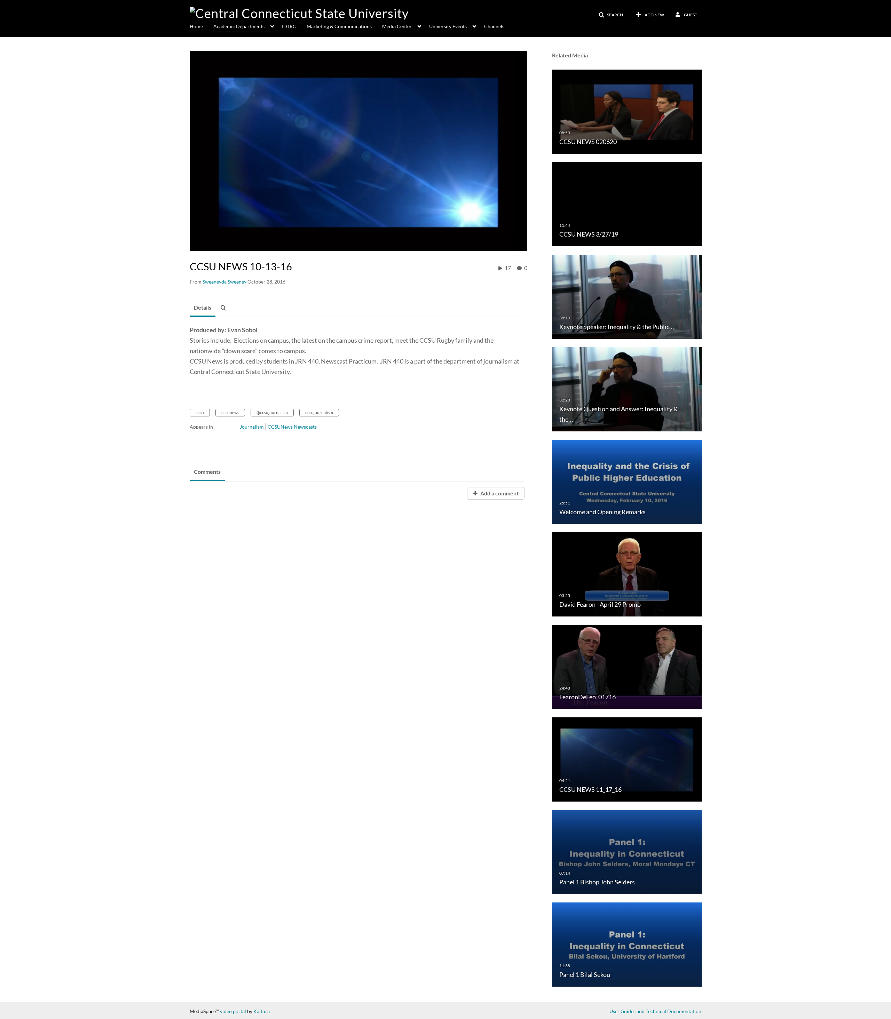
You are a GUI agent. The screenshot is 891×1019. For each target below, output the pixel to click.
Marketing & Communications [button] (339, 26)
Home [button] (196, 26)
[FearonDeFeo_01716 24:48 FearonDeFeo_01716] (627, 666)
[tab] (202, 308)
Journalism (252, 427)
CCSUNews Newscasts (292, 427)
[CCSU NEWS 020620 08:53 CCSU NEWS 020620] (627, 111)
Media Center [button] (397, 26)
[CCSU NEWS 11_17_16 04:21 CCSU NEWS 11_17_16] (627, 759)
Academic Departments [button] (239, 26)
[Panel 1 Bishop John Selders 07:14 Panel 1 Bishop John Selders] (627, 851)
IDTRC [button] (289, 26)
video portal (233, 1011)
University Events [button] (448, 26)
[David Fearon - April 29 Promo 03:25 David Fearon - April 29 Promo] (627, 573)
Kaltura (261, 1011)
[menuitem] (201, 25)
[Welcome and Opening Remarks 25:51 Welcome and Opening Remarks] (627, 481)
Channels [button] (494, 26)
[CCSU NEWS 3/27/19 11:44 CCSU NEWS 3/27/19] (627, 203)
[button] (611, 15)
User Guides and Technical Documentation (655, 1011)
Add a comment (499, 493)
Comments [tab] (207, 471)
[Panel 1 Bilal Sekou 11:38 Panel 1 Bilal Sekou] (627, 944)
